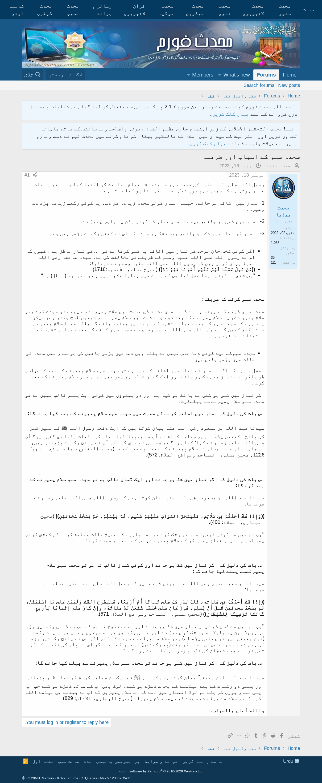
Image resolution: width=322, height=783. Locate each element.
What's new (236, 75)
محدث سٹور (285, 9)
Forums (266, 75)
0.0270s (63, 778)
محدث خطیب (73, 9)
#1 (27, 175)
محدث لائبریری (253, 9)
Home (290, 75)
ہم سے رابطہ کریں (202, 761)
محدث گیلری (44, 9)
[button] (220, 75)
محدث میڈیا (166, 9)
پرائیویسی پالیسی (118, 761)
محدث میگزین (195, 9)
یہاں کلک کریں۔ (206, 143)
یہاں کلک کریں (230, 114)
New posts (289, 85)
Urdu (289, 761)
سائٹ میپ (68, 761)
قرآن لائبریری (134, 9)
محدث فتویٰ (225, 9)
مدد (87, 761)
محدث (309, 9)
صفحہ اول (43, 761)
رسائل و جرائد (102, 9)
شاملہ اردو (16, 9)
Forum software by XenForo (161, 771)
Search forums (259, 85)
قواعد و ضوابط (161, 761)
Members (202, 75)
